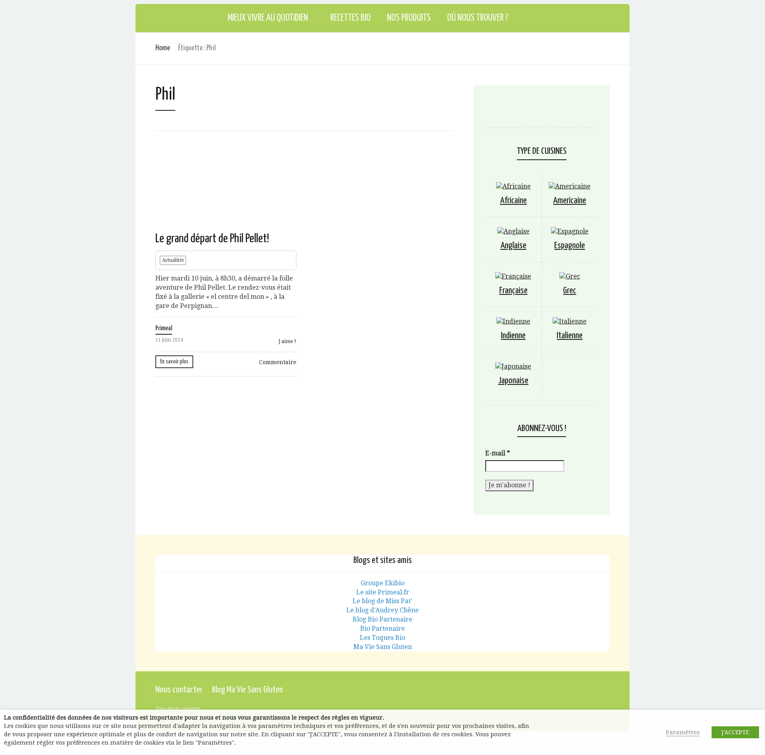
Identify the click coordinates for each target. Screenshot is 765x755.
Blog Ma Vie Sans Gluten (247, 689)
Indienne (513, 335)
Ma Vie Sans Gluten (382, 647)
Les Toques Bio (382, 637)
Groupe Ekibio (382, 583)
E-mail (497, 453)
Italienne (570, 335)
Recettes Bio (350, 18)
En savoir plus (174, 362)
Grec (569, 290)
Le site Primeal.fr (382, 592)
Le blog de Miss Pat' (382, 601)
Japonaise (513, 380)
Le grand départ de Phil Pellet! (212, 239)
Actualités (173, 260)
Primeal (163, 328)
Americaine (569, 200)
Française (513, 290)
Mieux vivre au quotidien (268, 18)
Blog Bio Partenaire (382, 619)
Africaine (513, 200)
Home (162, 48)
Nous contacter (178, 689)
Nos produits (409, 18)
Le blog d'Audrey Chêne (382, 610)
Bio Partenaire (382, 628)
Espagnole (569, 245)
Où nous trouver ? (477, 18)
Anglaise (513, 245)
